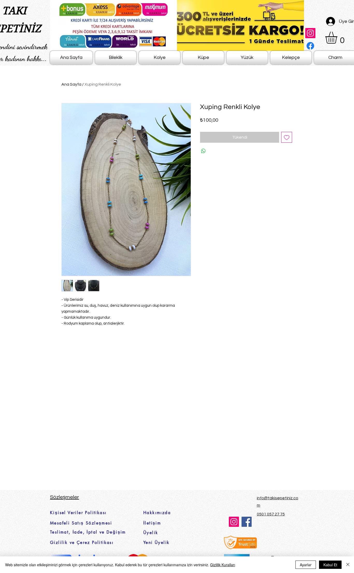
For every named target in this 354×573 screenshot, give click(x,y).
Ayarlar (305, 564)
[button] (338, 38)
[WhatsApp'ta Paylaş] (203, 151)
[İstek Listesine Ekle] (286, 137)
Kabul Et (330, 564)
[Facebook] (310, 46)
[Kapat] (348, 565)
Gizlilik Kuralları (222, 564)
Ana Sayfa (71, 84)
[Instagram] (310, 33)
